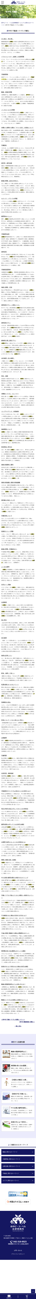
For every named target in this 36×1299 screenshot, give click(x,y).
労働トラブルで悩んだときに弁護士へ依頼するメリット (17, 896)
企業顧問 (4, 738)
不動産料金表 (5, 234)
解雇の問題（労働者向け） (9, 549)
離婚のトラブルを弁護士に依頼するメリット (14, 1000)
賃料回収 (4, 251)
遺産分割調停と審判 (7, 464)
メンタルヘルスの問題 (8, 110)
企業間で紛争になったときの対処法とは (13, 842)
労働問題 (4, 755)
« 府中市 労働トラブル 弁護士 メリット (13, 1019)
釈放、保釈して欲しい (8, 673)
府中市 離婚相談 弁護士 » (27, 1022)
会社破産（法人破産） (8, 358)
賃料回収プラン (6, 323)
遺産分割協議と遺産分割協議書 (10, 482)
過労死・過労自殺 (6, 163)
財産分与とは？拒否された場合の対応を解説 (14, 966)
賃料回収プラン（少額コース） (10, 305)
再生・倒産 (4, 376)
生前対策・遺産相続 (7, 773)
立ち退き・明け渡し (7, 39)
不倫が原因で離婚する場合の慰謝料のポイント (15, 933)
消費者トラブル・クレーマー (10, 393)
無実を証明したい (6, 655)
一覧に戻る (18, 1026)
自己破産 (4, 638)
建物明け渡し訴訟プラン (8, 340)
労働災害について (6, 515)
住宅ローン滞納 (6, 584)
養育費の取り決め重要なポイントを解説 (13, 951)
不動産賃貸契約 (6, 269)
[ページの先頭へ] (33, 1291)
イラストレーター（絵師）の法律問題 (12, 56)
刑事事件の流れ (6, 702)
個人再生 (4, 620)
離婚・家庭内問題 (6, 92)
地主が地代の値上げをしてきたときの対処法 (14, 808)
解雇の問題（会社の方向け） (10, 181)
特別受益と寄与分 (6, 447)
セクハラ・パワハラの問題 (9, 198)
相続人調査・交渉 (6, 287)
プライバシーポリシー (18, 1254)
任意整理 (4, 602)
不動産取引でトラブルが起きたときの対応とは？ (16, 791)
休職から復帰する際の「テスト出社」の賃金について (17, 127)
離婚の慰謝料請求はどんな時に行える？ (13, 984)
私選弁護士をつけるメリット (10, 684)
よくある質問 (5, 567)
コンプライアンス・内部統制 (10, 411)
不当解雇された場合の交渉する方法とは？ (14, 915)
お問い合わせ (18, 1250)
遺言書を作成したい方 (8, 500)
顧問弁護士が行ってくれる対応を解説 (12, 824)
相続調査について (6, 429)
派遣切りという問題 (7, 531)
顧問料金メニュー (6, 216)
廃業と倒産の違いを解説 (8, 860)
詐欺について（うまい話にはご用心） (12, 720)
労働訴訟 (4, 145)
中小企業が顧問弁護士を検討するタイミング (14, 877)
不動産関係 (4, 74)
